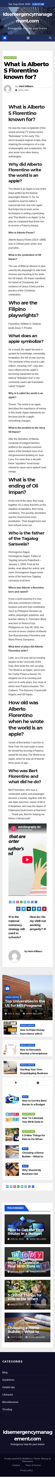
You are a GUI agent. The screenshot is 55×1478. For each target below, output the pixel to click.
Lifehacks (7, 1394)
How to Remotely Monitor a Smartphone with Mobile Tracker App (35, 1053)
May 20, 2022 (17, 1272)
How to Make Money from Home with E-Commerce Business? (33, 1034)
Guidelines (8, 1380)
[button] (50, 38)
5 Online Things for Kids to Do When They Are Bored (25, 1299)
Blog (25, 1096)
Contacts (16, 1465)
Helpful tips (10, 57)
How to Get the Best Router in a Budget (26, 1232)
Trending (7, 1409)
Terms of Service (33, 1465)
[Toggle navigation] (28, 38)
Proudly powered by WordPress (18, 1458)
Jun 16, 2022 (17, 1239)
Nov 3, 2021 (14, 1014)
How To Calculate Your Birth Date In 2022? (24, 1266)
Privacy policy (26, 1470)
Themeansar (27, 1461)
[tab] (16, 1083)
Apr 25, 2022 (17, 1305)
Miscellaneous (12, 997)
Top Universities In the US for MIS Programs (25, 1003)
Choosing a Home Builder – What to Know (23, 1332)
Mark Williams (26, 86)
